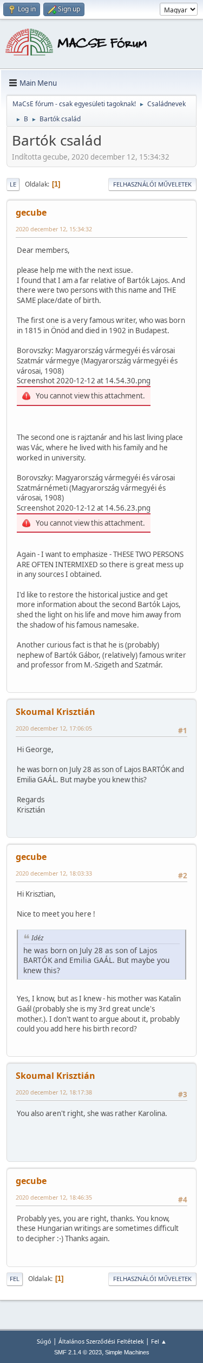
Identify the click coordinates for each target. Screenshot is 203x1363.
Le (13, 184)
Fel (14, 1279)
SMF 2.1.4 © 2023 (78, 1352)
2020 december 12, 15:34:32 (54, 229)
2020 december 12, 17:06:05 (54, 728)
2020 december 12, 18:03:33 (54, 873)
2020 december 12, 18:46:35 (54, 1197)
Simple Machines (127, 1352)
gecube (31, 212)
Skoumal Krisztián (55, 712)
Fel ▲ (159, 1341)
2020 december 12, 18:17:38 (54, 1092)
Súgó (44, 1341)
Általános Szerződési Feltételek (101, 1341)
